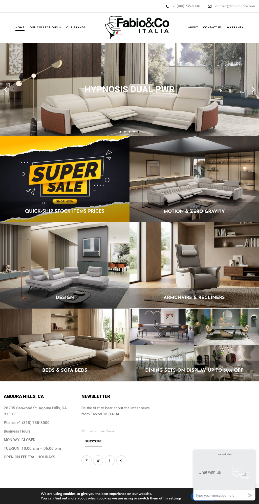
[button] (6, 89)
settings (175, 498)
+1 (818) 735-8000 (186, 6)
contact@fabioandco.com (234, 6)
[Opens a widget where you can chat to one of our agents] (224, 475)
